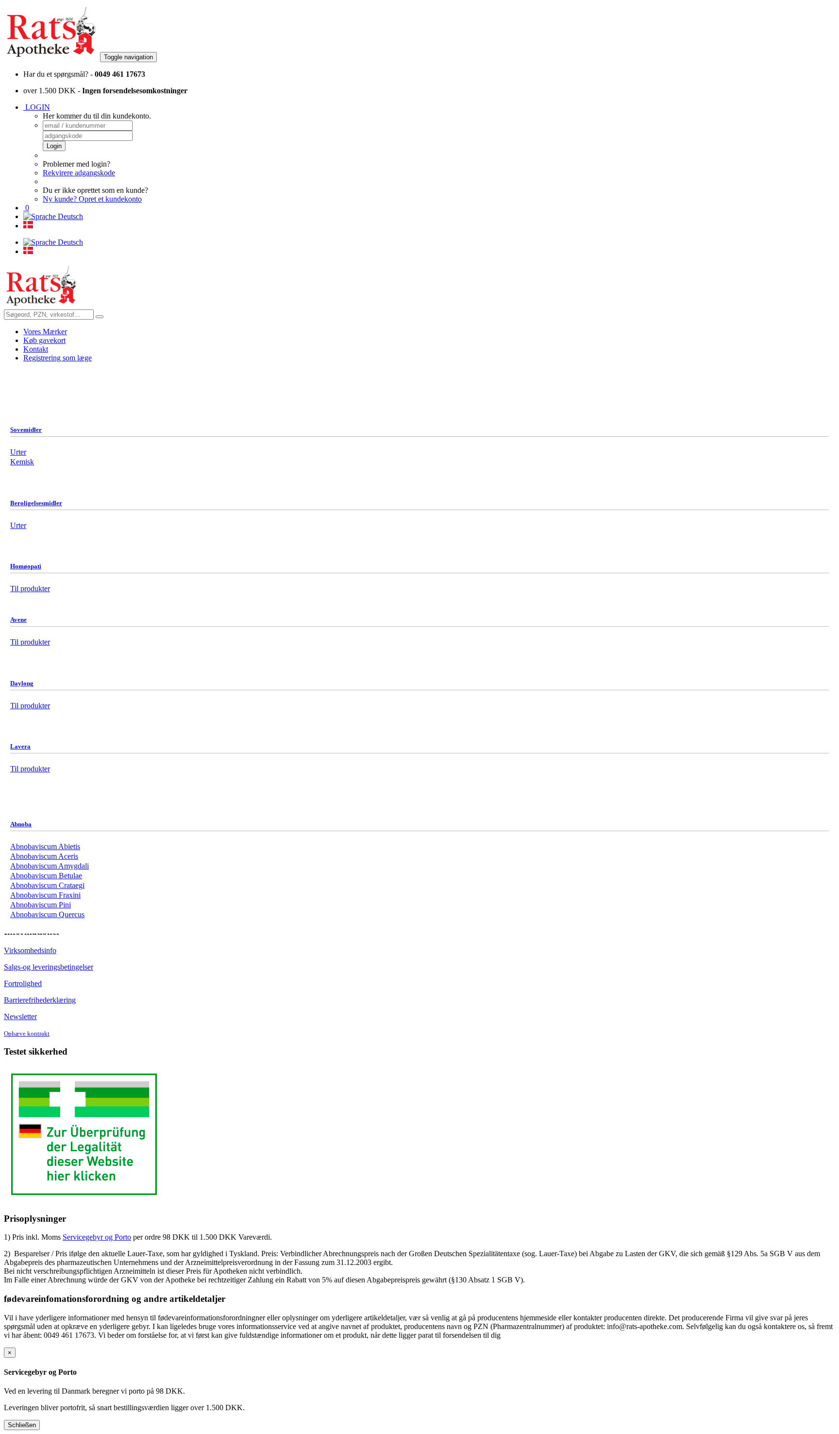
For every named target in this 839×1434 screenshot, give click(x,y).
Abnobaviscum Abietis (45, 846)
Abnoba (21, 824)
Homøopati (25, 566)
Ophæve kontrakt (27, 1033)
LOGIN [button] (36, 107)
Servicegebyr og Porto (97, 1237)
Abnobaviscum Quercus (47, 914)
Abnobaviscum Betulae (46, 875)
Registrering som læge (57, 358)
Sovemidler (26, 429)
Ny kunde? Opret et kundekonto (92, 199)
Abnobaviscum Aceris (44, 856)
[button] (26, 208)
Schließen (22, 1425)
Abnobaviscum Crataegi (47, 885)
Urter (18, 452)
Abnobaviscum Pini (40, 905)
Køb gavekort (44, 340)
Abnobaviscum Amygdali (49, 866)
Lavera (20, 746)
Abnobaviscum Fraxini (45, 895)
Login (54, 146)
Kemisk (22, 462)
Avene (18, 619)
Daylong (22, 683)
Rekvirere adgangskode (79, 173)
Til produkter (30, 642)
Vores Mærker (45, 331)
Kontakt (35, 349)
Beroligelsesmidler (36, 503)
